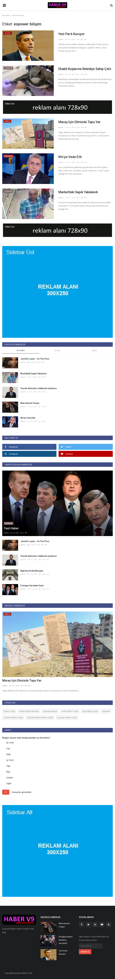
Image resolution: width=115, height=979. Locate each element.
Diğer (9, 783)
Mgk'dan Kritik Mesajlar (31, 571)
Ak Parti (10, 742)
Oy (5, 792)
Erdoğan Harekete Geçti (32, 585)
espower (106, 711)
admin (60, 39)
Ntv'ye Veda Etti (70, 157)
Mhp (8, 754)
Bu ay (57, 350)
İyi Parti (9, 760)
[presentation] (101, 616)
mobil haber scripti (69, 711)
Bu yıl (94, 350)
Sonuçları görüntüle (21, 792)
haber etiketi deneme (29, 711)
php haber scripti (90, 711)
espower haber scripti (67, 717)
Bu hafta (21, 350)
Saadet (9, 777)
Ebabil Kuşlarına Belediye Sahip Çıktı (84, 69)
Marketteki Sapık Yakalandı (78, 192)
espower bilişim (50, 711)
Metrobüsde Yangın (30, 403)
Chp (8, 748)
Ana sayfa (6, 15)
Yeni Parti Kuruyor (71, 34)
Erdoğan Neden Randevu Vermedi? (65, 940)
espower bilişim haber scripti (40, 717)
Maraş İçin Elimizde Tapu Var (79, 122)
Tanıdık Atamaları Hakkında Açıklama (38, 388)
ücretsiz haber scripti (13, 717)
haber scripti (9, 711)
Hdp (8, 765)
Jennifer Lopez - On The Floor (35, 359)
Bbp (8, 771)
